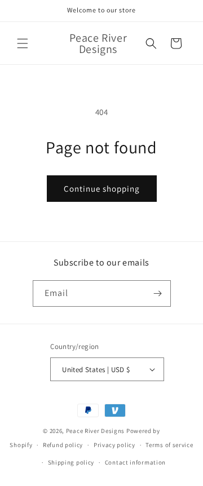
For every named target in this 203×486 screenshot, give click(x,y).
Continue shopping (102, 188)
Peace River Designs (95, 431)
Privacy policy (114, 445)
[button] (22, 43)
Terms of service (169, 445)
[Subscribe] (157, 293)
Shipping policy (71, 462)
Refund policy (63, 445)
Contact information (135, 462)
